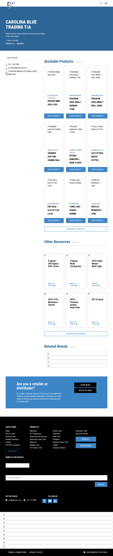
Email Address (14, 473)
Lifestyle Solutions (59, 448)
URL (7, 461)
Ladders (55, 445)
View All (86, 439)
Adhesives (33, 431)
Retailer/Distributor (12, 439)
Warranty (13, 451)
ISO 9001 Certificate (13, 445)
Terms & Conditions (17, 552)
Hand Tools (56, 436)
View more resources (76, 334)
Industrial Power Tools (60, 442)
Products (10, 44)
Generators (56, 434)
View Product (54, 116)
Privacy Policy (36, 552)
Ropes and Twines (82, 434)
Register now (85, 390)
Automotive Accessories (38, 436)
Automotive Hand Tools (38, 439)
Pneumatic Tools (81, 431)
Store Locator (10, 434)
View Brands (85, 446)
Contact (8, 442)
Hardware (56, 439)
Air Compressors (35, 434)
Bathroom (33, 442)
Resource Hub (10, 436)
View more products (75, 229)
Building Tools (34, 445)
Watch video (51, 285)
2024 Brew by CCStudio (96, 552)
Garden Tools (57, 431)
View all (78, 62)
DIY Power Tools (36, 448)
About (8, 431)
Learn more (85, 385)
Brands (20, 44)
